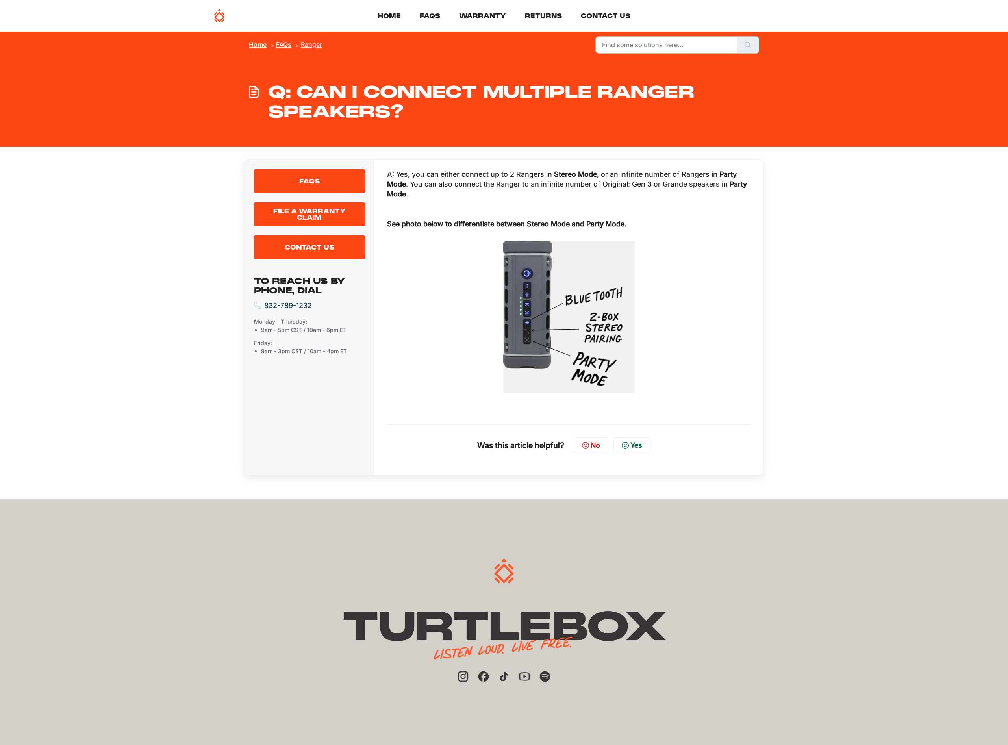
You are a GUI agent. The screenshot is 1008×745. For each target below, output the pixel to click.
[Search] (748, 45)
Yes (636, 445)
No (595, 445)
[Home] (219, 15)
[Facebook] (483, 676)
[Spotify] (545, 676)
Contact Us (605, 16)
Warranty (482, 16)
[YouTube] (524, 676)
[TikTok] (504, 676)
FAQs (430, 16)
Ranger (311, 44)
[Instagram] (463, 676)
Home (389, 16)
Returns (543, 16)
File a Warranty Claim (309, 214)
